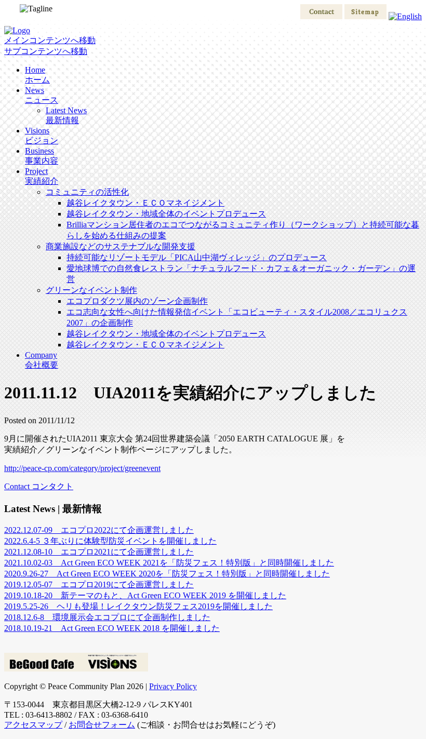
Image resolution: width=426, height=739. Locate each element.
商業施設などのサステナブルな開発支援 (120, 246)
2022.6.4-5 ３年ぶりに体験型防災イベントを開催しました (110, 540)
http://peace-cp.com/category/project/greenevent (82, 468)
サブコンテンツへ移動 (45, 51)
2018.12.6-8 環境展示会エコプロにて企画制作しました (107, 617)
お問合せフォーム (102, 724)
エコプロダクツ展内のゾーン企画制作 (137, 301)
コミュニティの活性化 (87, 191)
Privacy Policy (173, 686)
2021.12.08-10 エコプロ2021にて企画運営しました (99, 551)
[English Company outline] (405, 16)
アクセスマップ (33, 724)
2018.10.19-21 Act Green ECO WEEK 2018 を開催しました (112, 628)
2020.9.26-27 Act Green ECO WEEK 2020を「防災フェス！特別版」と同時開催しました (167, 573)
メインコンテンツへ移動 (50, 40)
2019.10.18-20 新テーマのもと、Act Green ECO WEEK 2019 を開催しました (145, 595)
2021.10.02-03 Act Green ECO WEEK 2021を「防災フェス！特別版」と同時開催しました (169, 562)
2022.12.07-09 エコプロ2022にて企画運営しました (99, 530)
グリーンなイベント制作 (91, 290)
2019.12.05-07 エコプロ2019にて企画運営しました (99, 584)
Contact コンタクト (38, 486)
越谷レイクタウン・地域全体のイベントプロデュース (166, 213)
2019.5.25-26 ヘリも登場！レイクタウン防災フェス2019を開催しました (138, 606)
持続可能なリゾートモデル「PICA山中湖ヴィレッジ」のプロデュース (196, 257)
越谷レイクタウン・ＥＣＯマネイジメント (145, 202)
